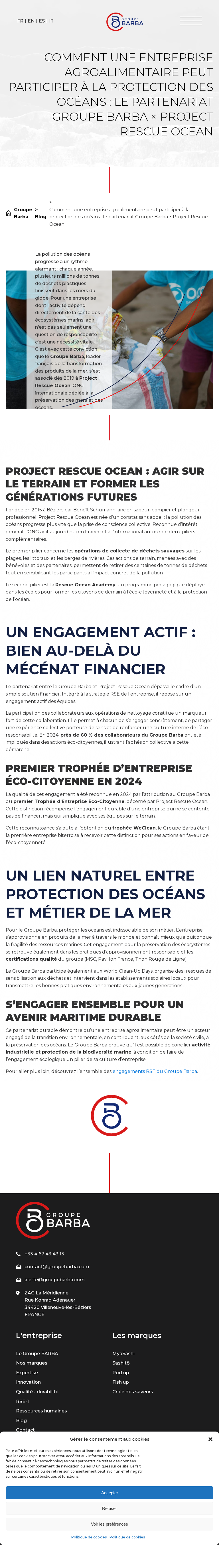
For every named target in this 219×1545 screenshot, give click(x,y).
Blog (21, 1420)
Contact (25, 1430)
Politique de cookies (89, 1537)
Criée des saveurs (132, 1391)
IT (51, 21)
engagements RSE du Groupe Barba (155, 1071)
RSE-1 (22, 1401)
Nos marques (31, 1363)
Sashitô (121, 1363)
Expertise (27, 1372)
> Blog (40, 213)
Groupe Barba (23, 213)
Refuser (109, 1508)
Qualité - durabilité (37, 1391)
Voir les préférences (109, 1524)
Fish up (120, 1382)
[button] (210, 1439)
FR (20, 21)
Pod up (120, 1372)
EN (31, 21)
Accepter (109, 1492)
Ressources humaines (41, 1411)
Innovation (28, 1382)
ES (42, 21)
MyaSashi (123, 1353)
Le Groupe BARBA (37, 1353)
